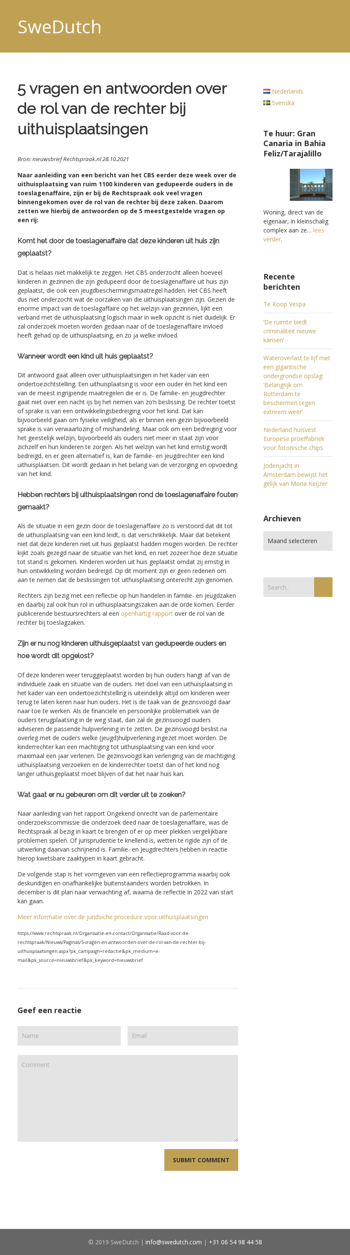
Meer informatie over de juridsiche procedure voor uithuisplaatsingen (113, 917)
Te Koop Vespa (284, 304)
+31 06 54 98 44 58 (235, 1242)
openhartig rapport (147, 613)
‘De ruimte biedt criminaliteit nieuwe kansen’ (289, 331)
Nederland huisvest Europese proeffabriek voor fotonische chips (293, 439)
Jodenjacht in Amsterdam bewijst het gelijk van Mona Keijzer (295, 474)
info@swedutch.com (174, 1242)
